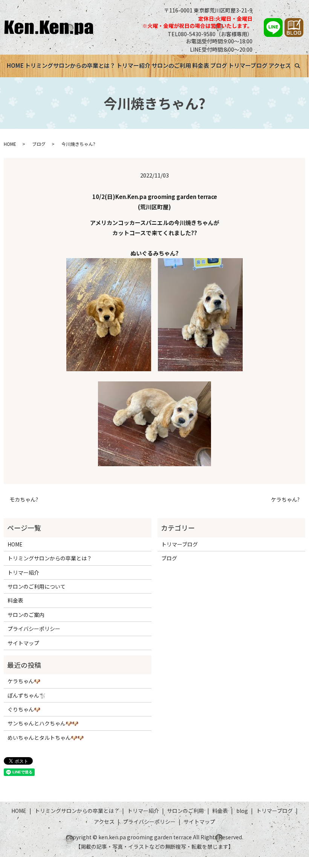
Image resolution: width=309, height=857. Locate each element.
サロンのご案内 (26, 614)
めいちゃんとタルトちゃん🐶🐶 (46, 737)
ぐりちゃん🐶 (24, 709)
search (302, 64)
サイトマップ (23, 643)
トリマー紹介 (133, 65)
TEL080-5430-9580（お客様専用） (210, 34)
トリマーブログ (248, 65)
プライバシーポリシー (34, 628)
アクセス (280, 65)
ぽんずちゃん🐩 (27, 695)
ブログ (218, 65)
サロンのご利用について (37, 586)
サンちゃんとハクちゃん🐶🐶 (43, 723)
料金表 (200, 65)
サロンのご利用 (171, 65)
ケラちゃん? (285, 499)
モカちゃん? (23, 499)
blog (242, 810)
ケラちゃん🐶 (24, 681)
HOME (15, 65)
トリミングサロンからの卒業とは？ (70, 65)
